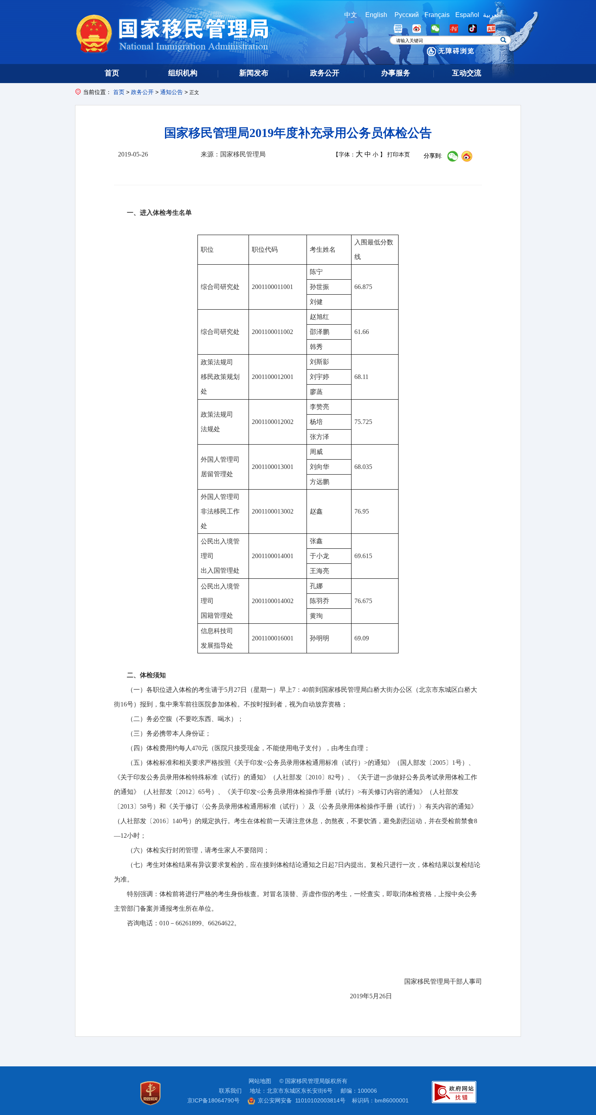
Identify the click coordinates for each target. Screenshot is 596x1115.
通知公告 (171, 92)
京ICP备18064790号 (213, 1100)
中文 (350, 14)
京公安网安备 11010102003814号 (301, 1100)
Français (437, 14)
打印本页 (398, 155)
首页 (118, 92)
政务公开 (142, 92)
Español (467, 14)
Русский (406, 14)
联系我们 (230, 1090)
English (376, 14)
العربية (492, 14)
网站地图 (260, 1081)
